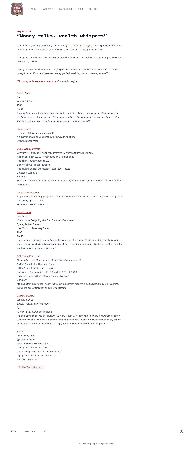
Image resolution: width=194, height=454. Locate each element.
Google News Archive (28, 192)
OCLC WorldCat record (28, 149)
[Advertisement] (151, 52)
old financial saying (82, 45)
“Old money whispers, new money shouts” (38, 81)
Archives (48, 9)
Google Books (24, 93)
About (34, 9)
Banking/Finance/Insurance (31, 367)
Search (93, 9)
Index (80, 9)
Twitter (20, 331)
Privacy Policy (29, 431)
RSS (44, 431)
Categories (65, 9)
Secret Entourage (26, 296)
